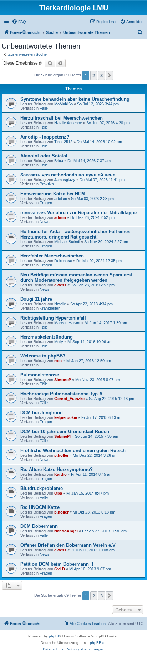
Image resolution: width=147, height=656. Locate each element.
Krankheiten (50, 308)
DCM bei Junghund (41, 412)
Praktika (47, 184)
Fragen (46, 203)
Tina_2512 (63, 142)
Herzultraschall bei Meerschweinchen (61, 118)
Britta (58, 161)
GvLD (59, 569)
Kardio (60, 474)
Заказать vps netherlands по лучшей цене (67, 174)
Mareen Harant (67, 323)
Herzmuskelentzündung (46, 337)
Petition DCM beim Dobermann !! (56, 564)
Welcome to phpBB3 (42, 356)
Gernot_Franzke (69, 398)
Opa (58, 493)
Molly (58, 342)
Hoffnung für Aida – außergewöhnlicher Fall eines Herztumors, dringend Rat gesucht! (75, 234)
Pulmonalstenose (39, 374)
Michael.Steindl (67, 242)
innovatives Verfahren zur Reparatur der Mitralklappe (78, 212)
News (45, 222)
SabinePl (62, 436)
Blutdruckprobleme (41, 488)
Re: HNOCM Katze (40, 507)
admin (60, 217)
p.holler (61, 455)
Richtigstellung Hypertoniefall (53, 318)
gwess (60, 285)
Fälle (44, 108)
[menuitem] (19, 21)
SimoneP (62, 379)
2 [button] (93, 75)
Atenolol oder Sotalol (43, 156)
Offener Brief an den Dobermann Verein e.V (68, 545)
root (58, 361)
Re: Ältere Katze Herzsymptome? (56, 469)
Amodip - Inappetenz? (44, 137)
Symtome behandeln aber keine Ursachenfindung (75, 99)
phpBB (54, 636)
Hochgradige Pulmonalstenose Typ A (61, 393)
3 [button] (101, 75)
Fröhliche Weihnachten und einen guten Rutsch (73, 450)
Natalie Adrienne (68, 123)
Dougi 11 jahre (36, 299)
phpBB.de (98, 643)
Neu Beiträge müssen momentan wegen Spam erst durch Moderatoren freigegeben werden (76, 277)
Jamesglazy (64, 179)
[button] (109, 75)
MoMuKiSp (63, 104)
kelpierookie (65, 417)
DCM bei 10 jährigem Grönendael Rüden (64, 431)
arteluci (60, 198)
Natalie (60, 304)
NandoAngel (66, 531)
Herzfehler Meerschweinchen (52, 256)
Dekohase (63, 261)
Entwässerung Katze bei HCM (52, 193)
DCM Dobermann (39, 526)
